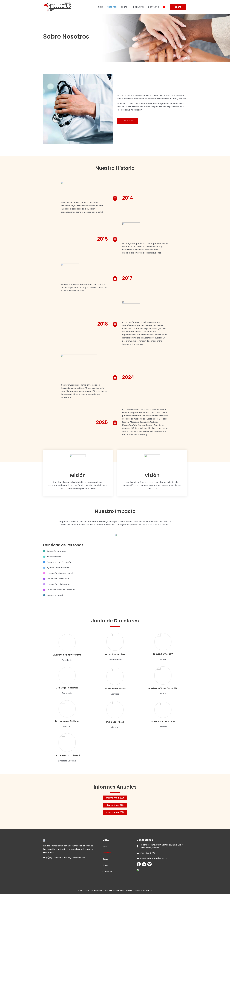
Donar (105, 865)
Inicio (105, 846)
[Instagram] (144, 864)
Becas (105, 859)
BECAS (124, 7)
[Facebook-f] (139, 864)
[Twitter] (149, 864)
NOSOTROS (112, 7)
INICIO (100, 7)
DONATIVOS (138, 7)
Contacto (107, 871)
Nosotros (107, 852)
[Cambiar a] (165, 7)
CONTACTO (153, 7)
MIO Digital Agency (145, 890)
